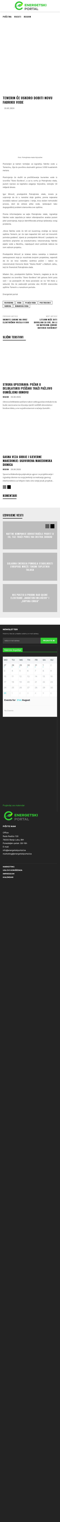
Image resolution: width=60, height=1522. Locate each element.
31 (36, 665)
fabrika (7, 306)
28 (13, 665)
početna (7, 16)
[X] (16, 859)
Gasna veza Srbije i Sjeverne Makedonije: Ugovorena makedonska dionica (27, 461)
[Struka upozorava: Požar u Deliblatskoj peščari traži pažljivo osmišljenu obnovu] (30, 362)
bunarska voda (21, 306)
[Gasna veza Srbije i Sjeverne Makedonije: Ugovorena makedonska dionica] (30, 435)
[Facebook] (3, 859)
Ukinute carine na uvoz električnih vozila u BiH (16, 321)
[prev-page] (4, 487)
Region (27, 16)
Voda (19, 302)
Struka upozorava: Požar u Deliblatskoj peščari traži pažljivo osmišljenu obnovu (27, 388)
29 (20, 665)
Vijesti (17, 16)
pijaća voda (30, 302)
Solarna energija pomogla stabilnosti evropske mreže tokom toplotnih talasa (30, 566)
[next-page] (9, 487)
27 (5, 665)
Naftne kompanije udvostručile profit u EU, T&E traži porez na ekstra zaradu (30, 535)
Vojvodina (8, 302)
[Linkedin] (11, 859)
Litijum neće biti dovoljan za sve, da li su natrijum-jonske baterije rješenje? (45, 323)
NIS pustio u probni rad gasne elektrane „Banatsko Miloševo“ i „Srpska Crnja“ (30, 598)
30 (28, 665)
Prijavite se (49, 641)
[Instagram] (7, 859)
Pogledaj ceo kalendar (14, 805)
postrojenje (45, 302)
